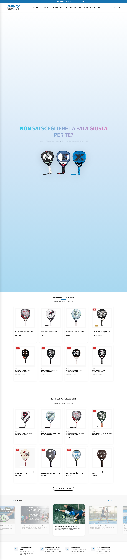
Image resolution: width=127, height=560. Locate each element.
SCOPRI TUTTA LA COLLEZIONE (63, 488)
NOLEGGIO (93, 7)
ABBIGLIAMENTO (83, 7)
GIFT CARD (55, 7)
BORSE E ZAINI (64, 7)
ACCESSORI (73, 7)
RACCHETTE (46, 7)
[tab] (60, 534)
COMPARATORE (37, 7)
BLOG (99, 7)
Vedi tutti (110, 500)
